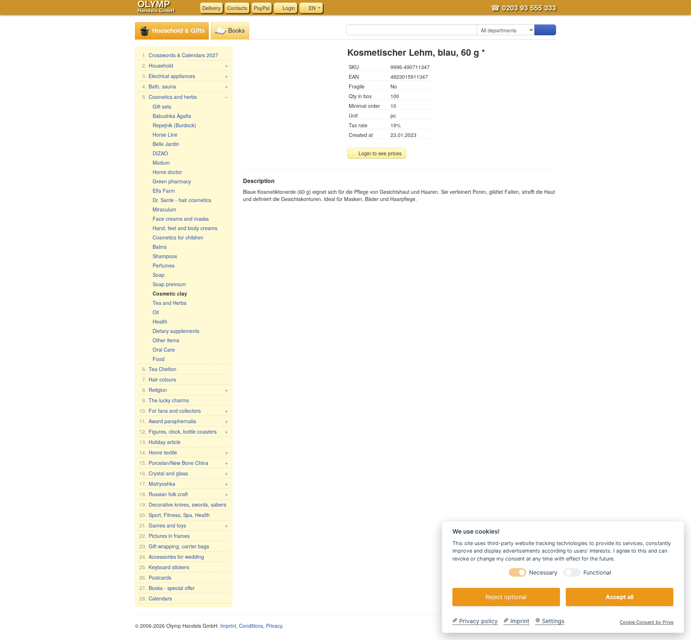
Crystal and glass (183, 473)
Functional (597, 572)
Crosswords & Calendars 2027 (180, 55)
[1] (545, 29)
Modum (161, 162)
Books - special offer (167, 587)
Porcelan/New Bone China (183, 462)
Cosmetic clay (170, 293)
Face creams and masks (181, 218)
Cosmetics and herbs (185, 96)
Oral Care (164, 349)
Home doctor (167, 171)
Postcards (155, 577)
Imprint (228, 625)
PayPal (262, 8)
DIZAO (160, 153)
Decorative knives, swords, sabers (182, 504)
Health (160, 321)
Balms (160, 246)
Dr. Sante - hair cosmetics (182, 200)
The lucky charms (165, 400)
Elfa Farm (164, 190)
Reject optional (506, 596)
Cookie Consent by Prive (646, 622)
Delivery (211, 8)
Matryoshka (183, 483)
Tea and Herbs (169, 302)
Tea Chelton (159, 368)
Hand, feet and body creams (185, 228)
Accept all (619, 596)
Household (185, 65)
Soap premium (169, 284)
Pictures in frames (164, 535)
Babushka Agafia (172, 115)
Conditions (251, 625)
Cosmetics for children (178, 237)
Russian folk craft (183, 494)
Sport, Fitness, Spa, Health (174, 514)
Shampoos (165, 256)
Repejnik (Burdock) (174, 125)
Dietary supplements (176, 330)
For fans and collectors (183, 410)
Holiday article (160, 441)
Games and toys (183, 525)
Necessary (543, 572)
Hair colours (159, 379)
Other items (166, 340)
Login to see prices (379, 153)
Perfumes (164, 265)
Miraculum (164, 209)
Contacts (237, 8)
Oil (156, 312)
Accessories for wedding (171, 556)
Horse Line (165, 134)
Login (288, 8)
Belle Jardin (166, 143)
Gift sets (162, 106)
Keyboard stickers (164, 567)
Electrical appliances (185, 75)
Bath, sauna (185, 86)
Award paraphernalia (183, 421)
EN (312, 8)
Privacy (274, 625)
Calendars (155, 598)
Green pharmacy (172, 181)
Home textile (183, 452)
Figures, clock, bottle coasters (183, 431)
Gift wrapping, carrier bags (174, 546)
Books (235, 30)
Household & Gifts (177, 30)
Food (158, 358)
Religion (185, 389)
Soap (158, 274)
